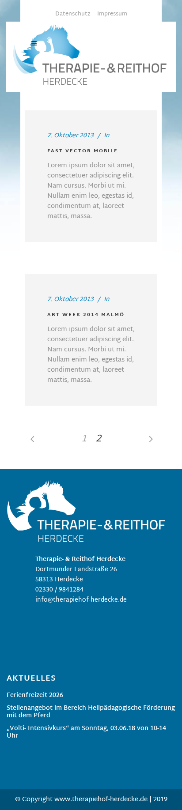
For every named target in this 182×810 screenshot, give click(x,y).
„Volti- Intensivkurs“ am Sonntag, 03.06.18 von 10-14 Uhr (86, 733)
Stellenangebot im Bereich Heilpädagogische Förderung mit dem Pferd (91, 713)
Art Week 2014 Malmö (86, 314)
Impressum (112, 14)
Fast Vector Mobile (82, 151)
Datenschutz (73, 14)
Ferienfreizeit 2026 (35, 696)
